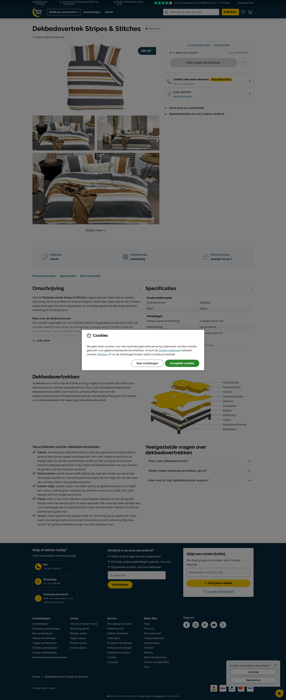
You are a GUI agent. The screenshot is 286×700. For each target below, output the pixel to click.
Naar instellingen (147, 363)
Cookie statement (170, 350)
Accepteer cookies (182, 363)
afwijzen (102, 354)
